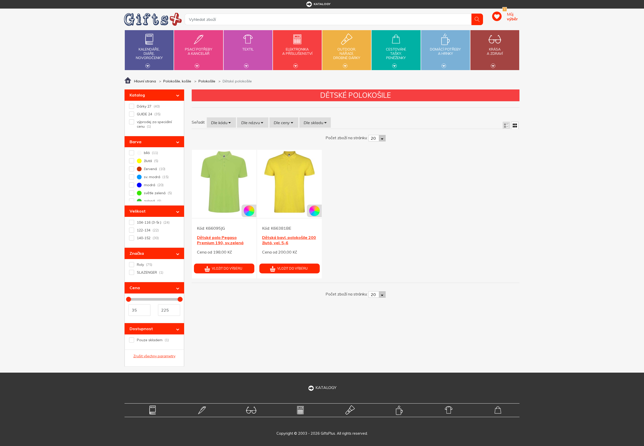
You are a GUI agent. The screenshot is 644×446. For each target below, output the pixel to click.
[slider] (128, 299)
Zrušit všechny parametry (154, 356)
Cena (135, 287)
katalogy (322, 4)
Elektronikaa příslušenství (297, 51)
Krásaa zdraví (495, 51)
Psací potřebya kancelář (198, 51)
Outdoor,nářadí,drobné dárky (346, 53)
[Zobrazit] (506, 125)
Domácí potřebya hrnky (445, 51)
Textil (248, 49)
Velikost (138, 211)
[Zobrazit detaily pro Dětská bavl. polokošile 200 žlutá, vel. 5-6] (289, 182)
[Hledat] (477, 19)
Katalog (137, 94)
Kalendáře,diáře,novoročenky (149, 53)
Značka (137, 253)
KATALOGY (325, 387)
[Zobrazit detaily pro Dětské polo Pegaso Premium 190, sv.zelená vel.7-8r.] (224, 182)
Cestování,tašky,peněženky (396, 53)
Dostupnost (141, 328)
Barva (135, 141)
